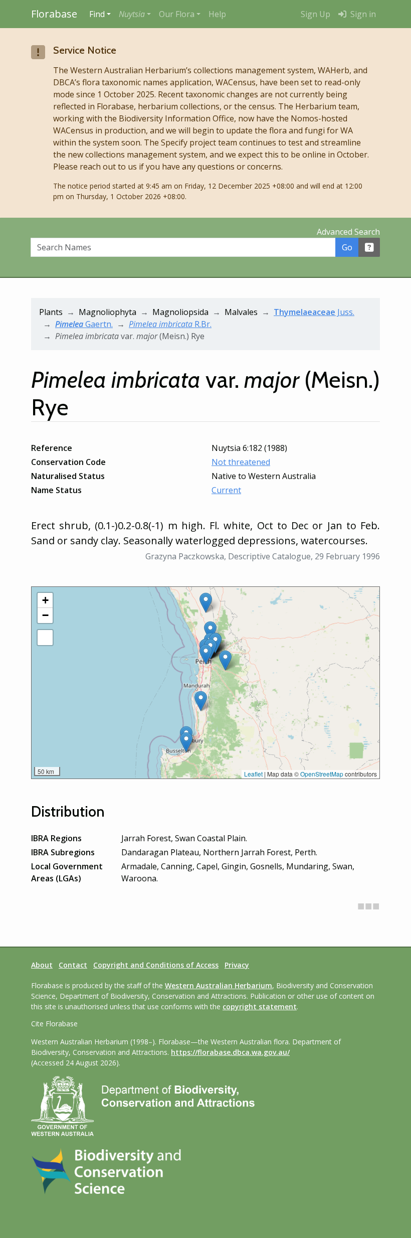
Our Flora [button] (176, 14)
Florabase (54, 14)
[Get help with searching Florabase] (369, 247)
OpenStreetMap (321, 773)
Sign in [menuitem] (362, 14)
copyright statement (260, 1006)
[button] (135, 14)
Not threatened (241, 462)
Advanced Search (348, 231)
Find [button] (97, 14)
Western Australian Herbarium (218, 985)
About (42, 965)
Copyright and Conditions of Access (156, 965)
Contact (73, 965)
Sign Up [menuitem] (315, 14)
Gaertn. (84, 324)
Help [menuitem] (217, 14)
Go (347, 247)
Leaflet (253, 773)
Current (226, 490)
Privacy (237, 965)
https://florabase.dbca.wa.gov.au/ (230, 1052)
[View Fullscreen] (45, 637)
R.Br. (170, 324)
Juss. (314, 312)
